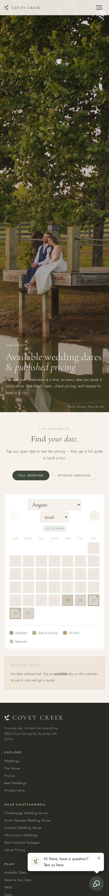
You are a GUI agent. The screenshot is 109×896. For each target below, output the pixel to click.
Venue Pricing (14, 849)
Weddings (11, 760)
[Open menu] (99, 7)
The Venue (12, 768)
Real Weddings (15, 783)
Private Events (14, 790)
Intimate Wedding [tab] (74, 475)
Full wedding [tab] (30, 475)
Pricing (9, 775)
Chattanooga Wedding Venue (26, 813)
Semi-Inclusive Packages (22, 842)
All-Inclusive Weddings (21, 835)
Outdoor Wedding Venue (22, 827)
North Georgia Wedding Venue (27, 820)
